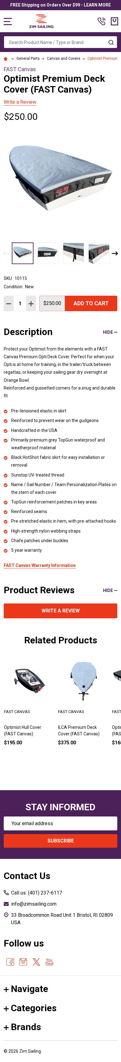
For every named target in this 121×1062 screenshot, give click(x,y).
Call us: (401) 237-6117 (36, 893)
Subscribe (60, 841)
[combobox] (60, 42)
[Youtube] (49, 962)
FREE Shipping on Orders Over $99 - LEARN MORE (60, 4)
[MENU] (8, 21)
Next (115, 253)
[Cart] (114, 21)
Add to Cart (91, 303)
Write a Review (20, 102)
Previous (6, 253)
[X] (36, 962)
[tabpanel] (29, 710)
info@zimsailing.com (33, 904)
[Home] (6, 58)
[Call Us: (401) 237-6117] (101, 21)
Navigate (29, 988)
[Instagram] (23, 962)
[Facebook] (10, 962)
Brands (26, 1026)
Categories (33, 1008)
